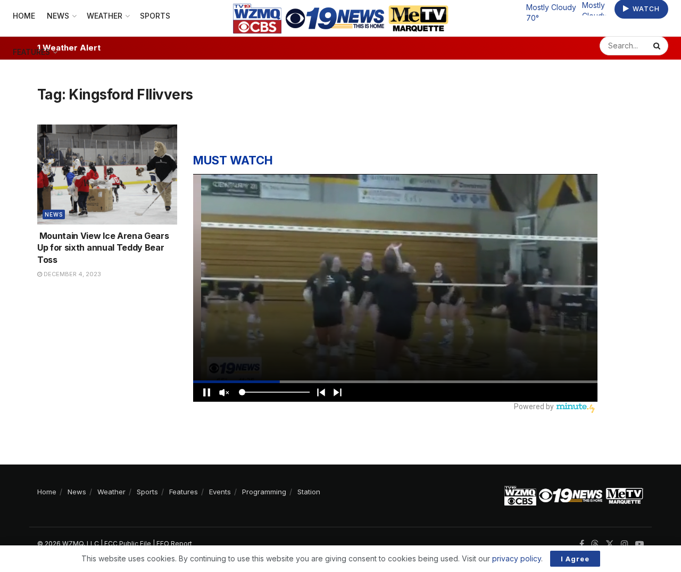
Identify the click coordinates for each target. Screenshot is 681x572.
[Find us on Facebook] (581, 544)
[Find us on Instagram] (624, 544)
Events (220, 491)
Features (31, 51)
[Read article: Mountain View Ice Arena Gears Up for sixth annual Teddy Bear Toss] (107, 175)
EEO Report (174, 544)
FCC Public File (127, 544)
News (54, 214)
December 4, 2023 (71, 274)
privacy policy (516, 558)
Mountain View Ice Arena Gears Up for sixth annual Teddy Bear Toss (103, 247)
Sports (147, 491)
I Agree (575, 558)
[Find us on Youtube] (639, 544)
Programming (264, 491)
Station (308, 491)
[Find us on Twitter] (609, 544)
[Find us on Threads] (595, 544)
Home (46, 491)
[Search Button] (658, 45)
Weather (111, 491)
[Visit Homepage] (341, 18)
